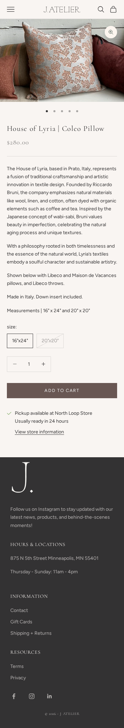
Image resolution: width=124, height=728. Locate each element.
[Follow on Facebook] (13, 696)
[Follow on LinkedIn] (49, 696)
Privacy (18, 678)
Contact (19, 610)
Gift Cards (21, 622)
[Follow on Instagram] (31, 696)
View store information (39, 432)
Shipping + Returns (31, 633)
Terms (17, 666)
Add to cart (62, 390)
